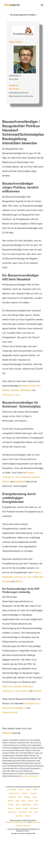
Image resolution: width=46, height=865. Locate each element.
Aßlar (31, 835)
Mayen (34, 820)
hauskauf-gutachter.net (26, 845)
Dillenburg (36, 816)
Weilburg (27, 838)
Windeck (13, 823)
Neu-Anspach (30, 831)
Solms (37, 835)
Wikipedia (7, 754)
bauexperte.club (10, 734)
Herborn (12, 820)
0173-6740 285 (14, 88)
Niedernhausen (12, 835)
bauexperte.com (34, 725)
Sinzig (34, 823)
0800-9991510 (14, 85)
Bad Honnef (20, 816)
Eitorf (19, 823)
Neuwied (16, 397)
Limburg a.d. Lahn (11, 402)
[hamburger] (42, 5)
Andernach (37, 393)
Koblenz (6, 397)
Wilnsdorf (20, 820)
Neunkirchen (19, 838)
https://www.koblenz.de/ (11, 795)
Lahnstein (27, 823)
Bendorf (25, 827)
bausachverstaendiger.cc (15, 729)
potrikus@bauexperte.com (19, 92)
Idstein (28, 816)
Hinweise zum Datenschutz (23, 850)
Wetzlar (26, 393)
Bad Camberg (23, 835)
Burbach (21, 831)
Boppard (14, 831)
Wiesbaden (26, 397)
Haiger (27, 820)
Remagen (32, 827)
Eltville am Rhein (15, 827)
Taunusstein (11, 816)
